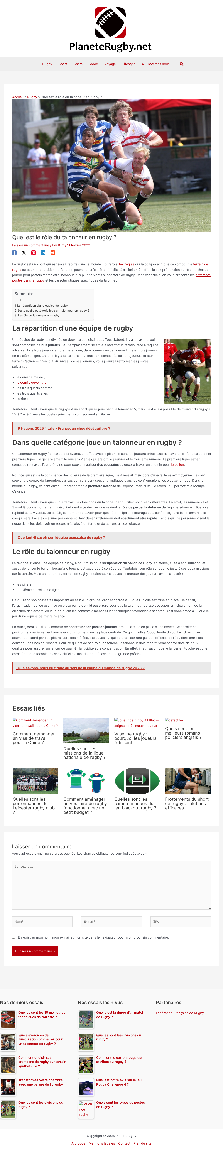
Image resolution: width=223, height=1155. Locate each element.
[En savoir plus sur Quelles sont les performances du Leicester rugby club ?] (35, 781)
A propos (78, 1143)
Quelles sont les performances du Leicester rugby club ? (34, 806)
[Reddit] (53, 252)
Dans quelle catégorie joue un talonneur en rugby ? (53, 310)
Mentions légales (102, 1143)
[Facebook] (14, 252)
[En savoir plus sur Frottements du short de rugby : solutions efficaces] (188, 781)
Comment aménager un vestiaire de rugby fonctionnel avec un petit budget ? (85, 806)
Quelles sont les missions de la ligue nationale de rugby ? (84, 753)
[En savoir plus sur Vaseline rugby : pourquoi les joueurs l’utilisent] (137, 723)
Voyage (110, 64)
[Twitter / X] (24, 252)
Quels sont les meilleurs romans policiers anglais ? (183, 733)
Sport (63, 64)
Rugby (47, 64)
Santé (78, 64)
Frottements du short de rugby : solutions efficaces (187, 804)
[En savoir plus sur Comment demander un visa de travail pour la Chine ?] (35, 723)
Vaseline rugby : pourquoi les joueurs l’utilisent (135, 738)
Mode (93, 64)
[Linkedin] (43, 252)
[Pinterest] (33, 252)
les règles (126, 264)
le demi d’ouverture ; (32, 382)
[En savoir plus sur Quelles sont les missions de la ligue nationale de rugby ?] (86, 730)
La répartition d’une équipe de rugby (42, 305)
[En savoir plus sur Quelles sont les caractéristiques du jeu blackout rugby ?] (137, 781)
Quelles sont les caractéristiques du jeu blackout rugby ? (135, 804)
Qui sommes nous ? (157, 64)
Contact (124, 1143)
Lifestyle (128, 64)
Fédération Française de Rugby (180, 1013)
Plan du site (142, 1143)
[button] (182, 64)
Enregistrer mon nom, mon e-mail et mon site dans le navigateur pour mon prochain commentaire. (93, 937)
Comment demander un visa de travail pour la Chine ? (34, 738)
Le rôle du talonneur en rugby (38, 315)
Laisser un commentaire (30, 245)
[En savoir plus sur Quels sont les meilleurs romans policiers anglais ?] (174, 720)
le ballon (177, 465)
